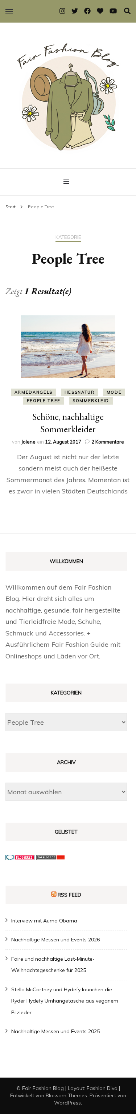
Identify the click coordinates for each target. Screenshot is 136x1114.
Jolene (28, 442)
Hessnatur (80, 392)
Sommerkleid (91, 400)
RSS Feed (69, 894)
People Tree (44, 400)
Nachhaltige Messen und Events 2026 (55, 939)
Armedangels (34, 392)
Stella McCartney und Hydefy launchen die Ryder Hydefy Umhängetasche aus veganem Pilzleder (64, 1001)
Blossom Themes (66, 1095)
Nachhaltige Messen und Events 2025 (55, 1031)
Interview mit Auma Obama (44, 920)
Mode (114, 392)
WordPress (67, 1102)
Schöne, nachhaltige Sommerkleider (68, 422)
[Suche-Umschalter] (127, 11)
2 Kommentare (107, 442)
